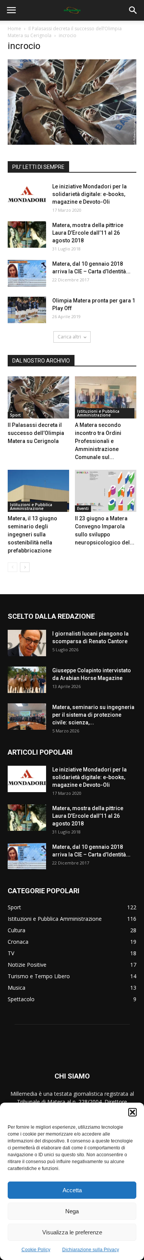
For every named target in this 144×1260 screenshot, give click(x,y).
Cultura (16, 930)
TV (11, 953)
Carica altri (69, 336)
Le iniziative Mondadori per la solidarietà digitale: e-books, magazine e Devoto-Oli (89, 194)
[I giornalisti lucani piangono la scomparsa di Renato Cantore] (27, 643)
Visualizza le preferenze (72, 1232)
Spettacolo (21, 999)
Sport (15, 415)
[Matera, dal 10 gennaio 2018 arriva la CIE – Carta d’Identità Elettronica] (27, 273)
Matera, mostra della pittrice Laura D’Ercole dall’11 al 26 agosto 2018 (87, 233)
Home (14, 28)
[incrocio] (72, 143)
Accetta (72, 1190)
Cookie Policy (36, 1249)
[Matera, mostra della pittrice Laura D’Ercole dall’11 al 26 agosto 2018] (27, 234)
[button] (132, 1112)
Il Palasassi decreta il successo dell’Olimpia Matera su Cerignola (36, 433)
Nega (72, 1211)
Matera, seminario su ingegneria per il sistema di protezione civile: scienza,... (93, 715)
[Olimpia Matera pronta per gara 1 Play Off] (27, 310)
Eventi (83, 508)
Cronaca (18, 941)
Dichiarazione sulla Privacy (90, 1249)
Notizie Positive (27, 964)
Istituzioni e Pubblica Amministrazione (98, 413)
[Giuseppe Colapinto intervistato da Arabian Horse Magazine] (27, 680)
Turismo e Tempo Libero (39, 976)
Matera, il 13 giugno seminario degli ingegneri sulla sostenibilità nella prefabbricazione (32, 534)
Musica (16, 987)
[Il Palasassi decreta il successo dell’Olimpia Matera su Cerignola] (38, 397)
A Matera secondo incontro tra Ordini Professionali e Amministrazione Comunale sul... (98, 441)
